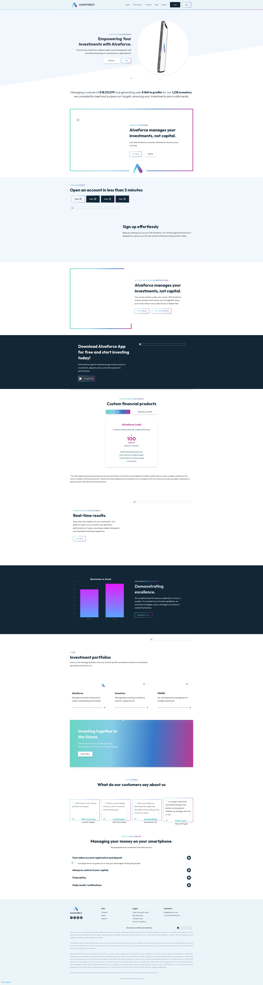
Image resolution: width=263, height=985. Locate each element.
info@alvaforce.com (171, 912)
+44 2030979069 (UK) (172, 915)
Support (104, 918)
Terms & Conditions (139, 922)
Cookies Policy (138, 918)
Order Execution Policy (141, 912)
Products (104, 912)
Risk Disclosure (138, 915)
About (103, 915)
